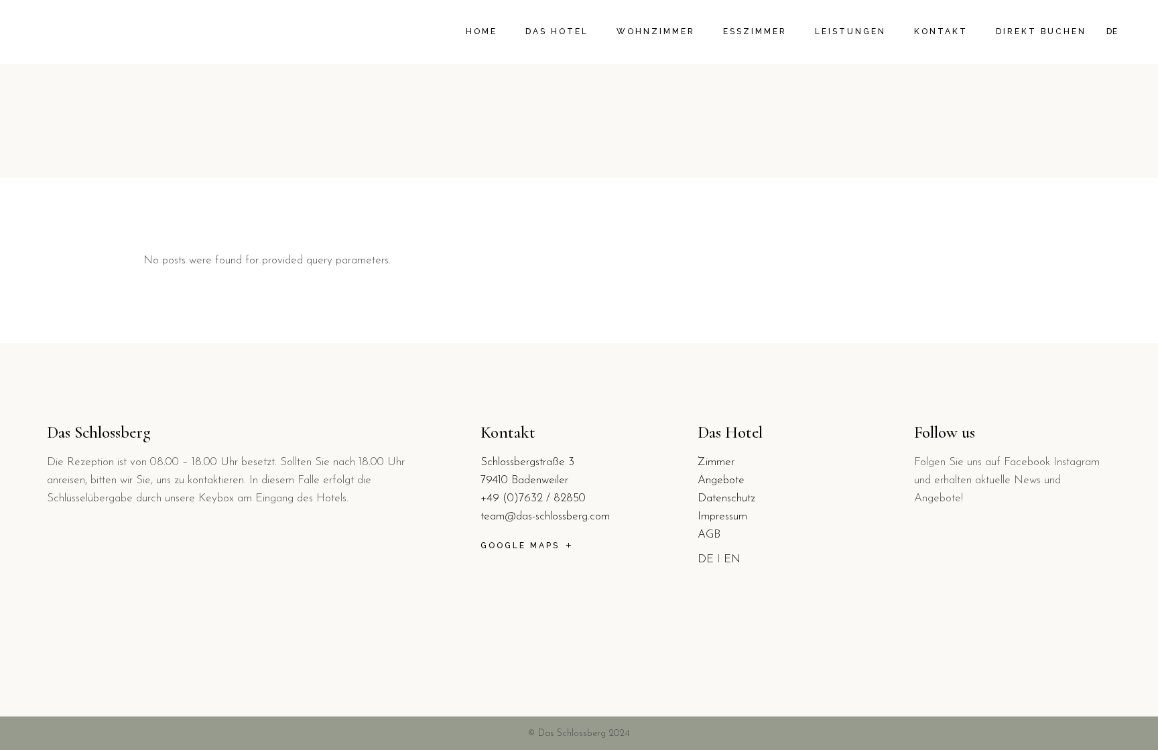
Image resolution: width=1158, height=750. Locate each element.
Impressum (722, 516)
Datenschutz (726, 498)
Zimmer (716, 462)
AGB (709, 534)
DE (706, 559)
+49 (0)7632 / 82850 (533, 498)
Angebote (721, 480)
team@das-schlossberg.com (545, 516)
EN (732, 559)
